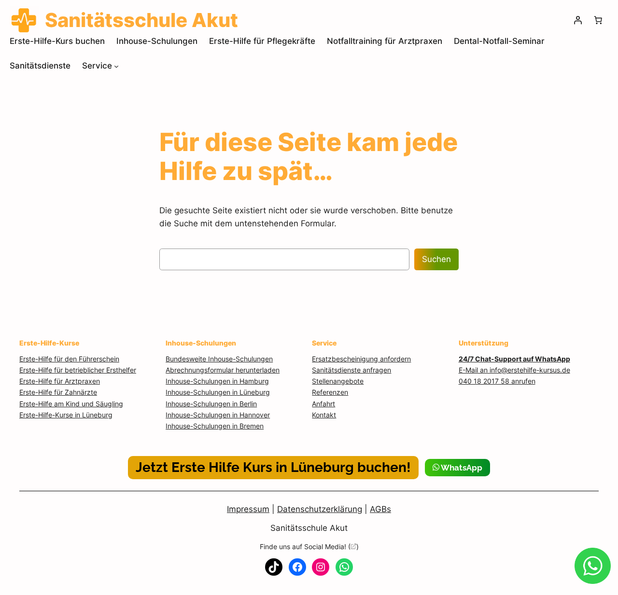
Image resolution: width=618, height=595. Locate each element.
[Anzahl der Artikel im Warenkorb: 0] (598, 20)
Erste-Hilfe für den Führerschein (69, 359)
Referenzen (330, 392)
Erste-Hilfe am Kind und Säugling (71, 404)
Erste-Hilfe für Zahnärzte (58, 392)
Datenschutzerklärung (319, 509)
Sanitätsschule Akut (309, 528)
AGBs (380, 509)
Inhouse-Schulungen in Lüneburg (218, 392)
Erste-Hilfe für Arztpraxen (59, 381)
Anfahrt (323, 404)
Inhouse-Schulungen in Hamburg (217, 381)
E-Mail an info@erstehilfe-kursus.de (514, 370)
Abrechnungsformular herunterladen (223, 370)
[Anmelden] (578, 20)
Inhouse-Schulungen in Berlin (211, 404)
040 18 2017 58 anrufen (497, 381)
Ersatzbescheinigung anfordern (361, 359)
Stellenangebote (338, 381)
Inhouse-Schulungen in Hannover (218, 415)
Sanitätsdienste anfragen (351, 370)
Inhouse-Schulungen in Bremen (215, 426)
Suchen (436, 259)
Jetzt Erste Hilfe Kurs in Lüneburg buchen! (273, 467)
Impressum (248, 509)
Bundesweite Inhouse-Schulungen (219, 359)
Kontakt (324, 415)
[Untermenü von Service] (116, 65)
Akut (141, 20)
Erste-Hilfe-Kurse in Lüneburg (65, 415)
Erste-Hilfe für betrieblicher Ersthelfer (77, 370)
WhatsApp (460, 467)
